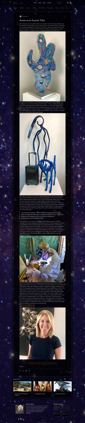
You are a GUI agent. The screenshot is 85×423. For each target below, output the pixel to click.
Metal (55, 363)
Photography (50, 7)
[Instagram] (70, 3)
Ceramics (34, 7)
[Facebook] (68, 3)
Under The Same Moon (60, 393)
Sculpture (28, 7)
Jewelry (62, 7)
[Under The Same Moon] (63, 386)
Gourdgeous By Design (40, 393)
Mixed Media (42, 7)
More (67, 7)
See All (70, 379)
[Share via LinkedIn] (26, 370)
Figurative (44, 363)
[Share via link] (29, 370)
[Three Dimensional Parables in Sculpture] (22, 386)
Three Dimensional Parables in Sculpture (21, 394)
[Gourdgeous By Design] (43, 386)
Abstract (50, 363)
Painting (21, 7)
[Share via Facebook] (20, 370)
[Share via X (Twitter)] (23, 370)
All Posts (15, 7)
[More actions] (65, 16)
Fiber (57, 7)
